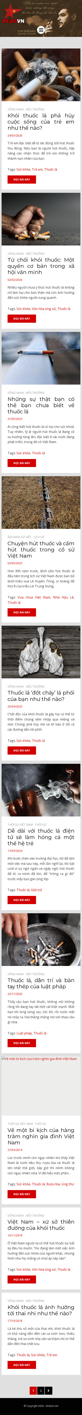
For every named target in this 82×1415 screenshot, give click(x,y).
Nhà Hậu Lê (63, 597)
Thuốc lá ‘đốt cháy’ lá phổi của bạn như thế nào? (41, 696)
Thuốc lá (50, 169)
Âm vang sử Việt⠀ (20, 537)
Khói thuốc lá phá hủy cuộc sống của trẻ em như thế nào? (41, 121)
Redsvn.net (52, 1406)
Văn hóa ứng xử (44, 309)
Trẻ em (37, 169)
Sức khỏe (23, 169)
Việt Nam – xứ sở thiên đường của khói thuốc (41, 1225)
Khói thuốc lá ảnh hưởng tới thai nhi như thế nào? (41, 1310)
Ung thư (68, 1184)
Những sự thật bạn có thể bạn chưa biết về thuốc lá (41, 405)
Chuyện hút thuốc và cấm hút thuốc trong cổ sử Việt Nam (41, 549)
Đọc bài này (22, 179)
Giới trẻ (36, 890)
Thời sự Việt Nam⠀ (21, 824)
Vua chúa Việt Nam (34, 597)
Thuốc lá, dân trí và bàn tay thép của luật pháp (41, 983)
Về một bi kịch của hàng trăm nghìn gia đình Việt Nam (41, 1136)
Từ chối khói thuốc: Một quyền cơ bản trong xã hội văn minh (41, 266)
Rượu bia (53, 1184)
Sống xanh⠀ (17, 109)
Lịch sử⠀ (39, 537)
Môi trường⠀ (36, 109)
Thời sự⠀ (41, 824)
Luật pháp (24, 1033)
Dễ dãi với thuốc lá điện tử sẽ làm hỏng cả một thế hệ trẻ (41, 837)
